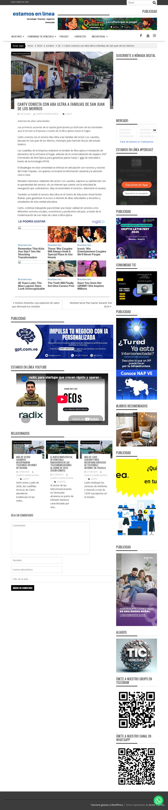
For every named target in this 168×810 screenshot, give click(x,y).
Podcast (64, 36)
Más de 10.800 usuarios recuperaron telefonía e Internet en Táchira (26, 462)
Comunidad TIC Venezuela (41, 36)
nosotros (16, 36)
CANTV (68, 114)
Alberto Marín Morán (47, 114)
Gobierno (51, 442)
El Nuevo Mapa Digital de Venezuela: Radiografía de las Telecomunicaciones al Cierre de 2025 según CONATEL (61, 463)
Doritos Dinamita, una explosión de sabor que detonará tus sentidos (36, 304)
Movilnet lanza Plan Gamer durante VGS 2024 (91, 304)
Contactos (80, 36)
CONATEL (61, 481)
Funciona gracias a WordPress (107, 804)
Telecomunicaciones (21, 53)
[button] (158, 800)
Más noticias (98, 36)
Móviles (60, 442)
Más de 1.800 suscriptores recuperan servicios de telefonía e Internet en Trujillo (95, 462)
